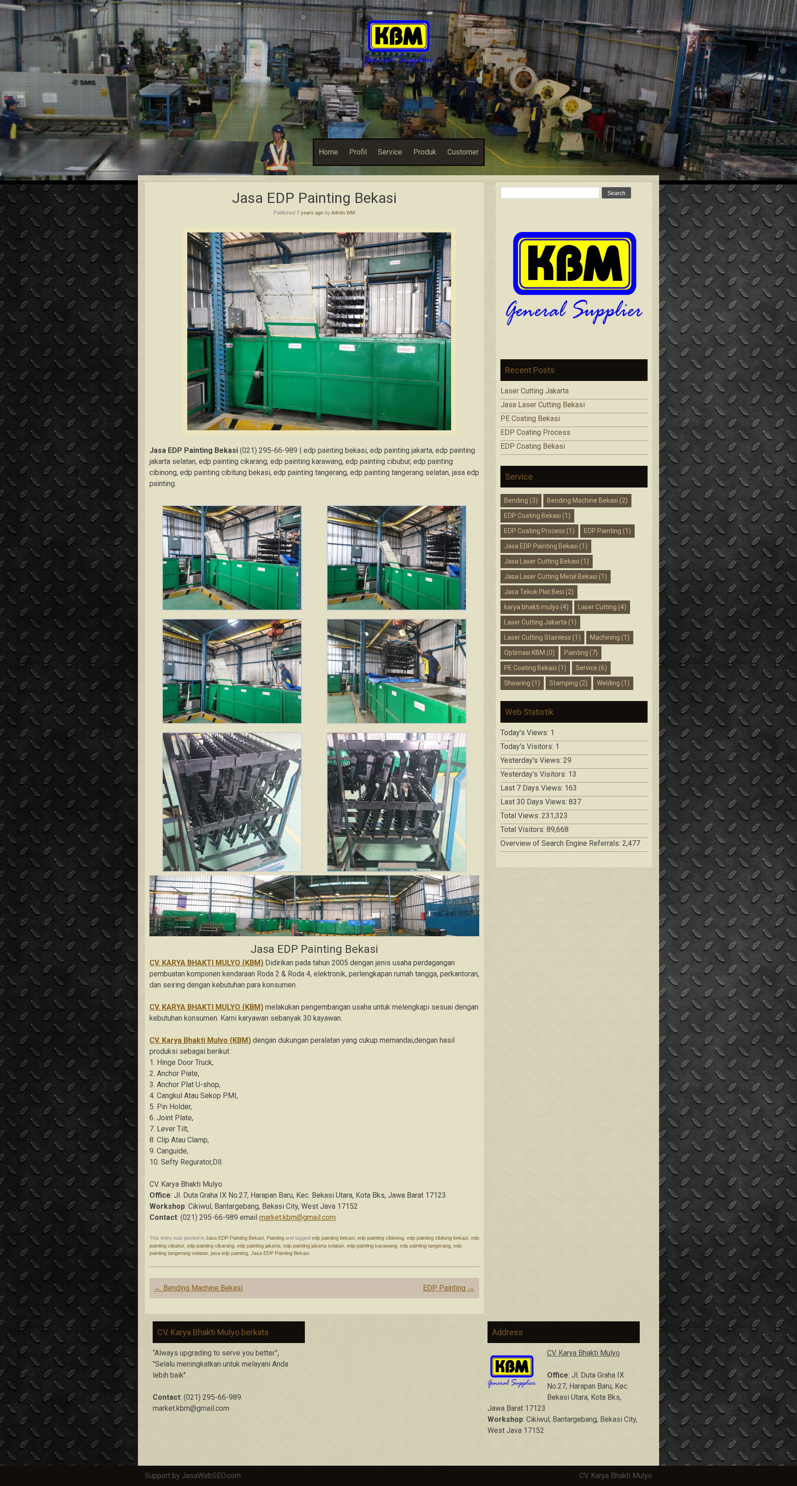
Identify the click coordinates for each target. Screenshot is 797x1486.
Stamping (568, 683)
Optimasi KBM (529, 652)
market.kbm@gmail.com (297, 1217)
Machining (610, 637)
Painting (275, 1238)
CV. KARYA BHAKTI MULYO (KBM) (206, 1007)
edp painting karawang (372, 1245)
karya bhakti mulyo (536, 607)
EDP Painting (449, 1288)
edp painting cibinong (380, 1238)
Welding (613, 683)
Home (328, 152)
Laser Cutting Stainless (542, 637)
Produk (424, 152)
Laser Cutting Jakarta (534, 390)
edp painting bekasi (333, 1238)
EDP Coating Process (535, 432)
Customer (463, 152)
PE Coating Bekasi (530, 418)
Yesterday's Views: (531, 760)
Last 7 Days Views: (532, 788)
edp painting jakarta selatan (313, 1245)
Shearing (522, 683)
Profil (358, 152)
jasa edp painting (229, 1253)
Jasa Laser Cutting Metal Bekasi (555, 576)
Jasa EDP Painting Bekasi (235, 1238)
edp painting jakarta (258, 1245)
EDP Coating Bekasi (532, 446)
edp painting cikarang (210, 1245)
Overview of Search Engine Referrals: (561, 843)
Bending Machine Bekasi (198, 1288)
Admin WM (343, 212)
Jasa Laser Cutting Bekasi (542, 404)
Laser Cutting (602, 607)
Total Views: (520, 815)
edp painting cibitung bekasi (437, 1238)
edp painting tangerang (425, 1245)
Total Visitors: (523, 829)
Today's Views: (525, 732)
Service (390, 152)
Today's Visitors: (527, 746)
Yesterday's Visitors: (534, 774)
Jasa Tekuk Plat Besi (539, 591)
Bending (521, 500)
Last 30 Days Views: (534, 801)
